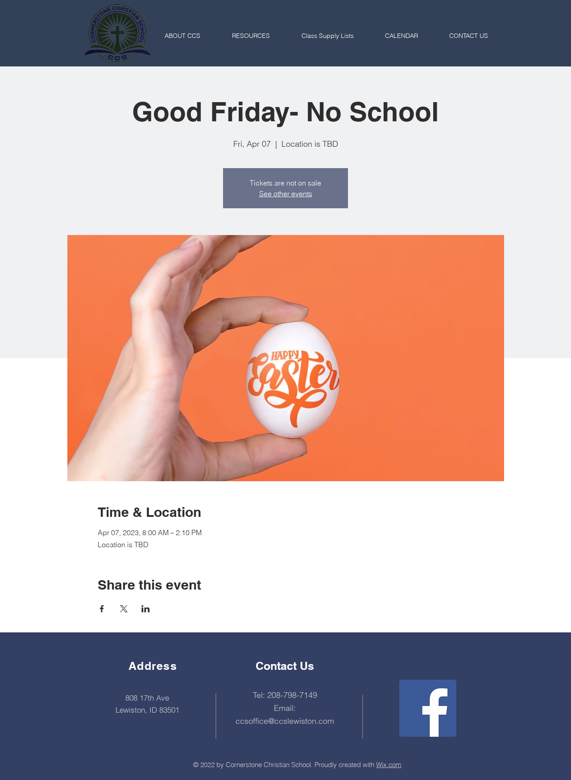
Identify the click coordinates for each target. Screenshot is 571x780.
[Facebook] (427, 708)
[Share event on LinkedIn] (145, 608)
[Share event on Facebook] (102, 608)
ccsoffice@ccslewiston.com (285, 721)
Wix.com (388, 764)
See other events (285, 193)
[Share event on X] (124, 608)
